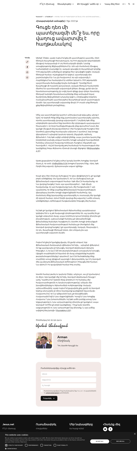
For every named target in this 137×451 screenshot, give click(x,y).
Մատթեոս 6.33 (63, 310)
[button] (46, 449)
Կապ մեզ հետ (112, 4)
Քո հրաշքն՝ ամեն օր (88, 4)
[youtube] (105, 429)
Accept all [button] (99, 441)
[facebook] (110, 429)
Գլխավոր (39, 16)
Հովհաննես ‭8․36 (59, 163)
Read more (23, 442)
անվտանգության (52, 393)
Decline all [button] (120, 441)
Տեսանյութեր (64, 4)
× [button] (134, 434)
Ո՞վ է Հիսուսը (47, 4)
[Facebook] (27, 67)
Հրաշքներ (49, 16)
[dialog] (68, 441)
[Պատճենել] (27, 62)
